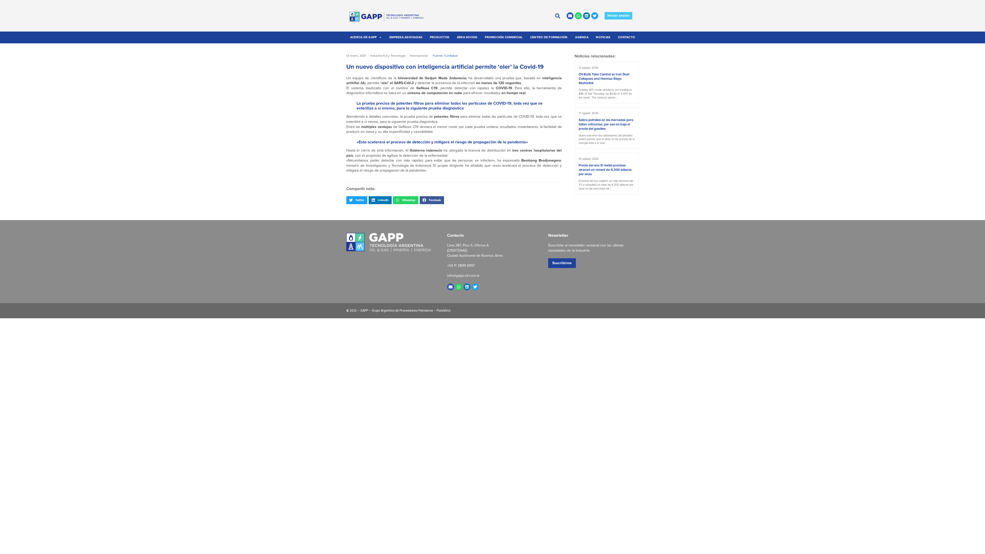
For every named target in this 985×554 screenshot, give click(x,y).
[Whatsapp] (578, 15)
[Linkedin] (586, 15)
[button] (356, 200)
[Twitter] (594, 15)
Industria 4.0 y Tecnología (388, 55)
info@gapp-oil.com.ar (463, 275)
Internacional (419, 55)
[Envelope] (570, 15)
